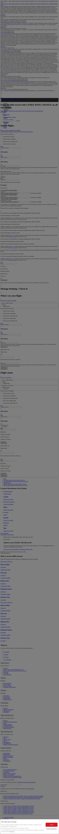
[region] (29, 826)
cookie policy (12, 831)
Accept (51, 825)
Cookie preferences (51, 829)
